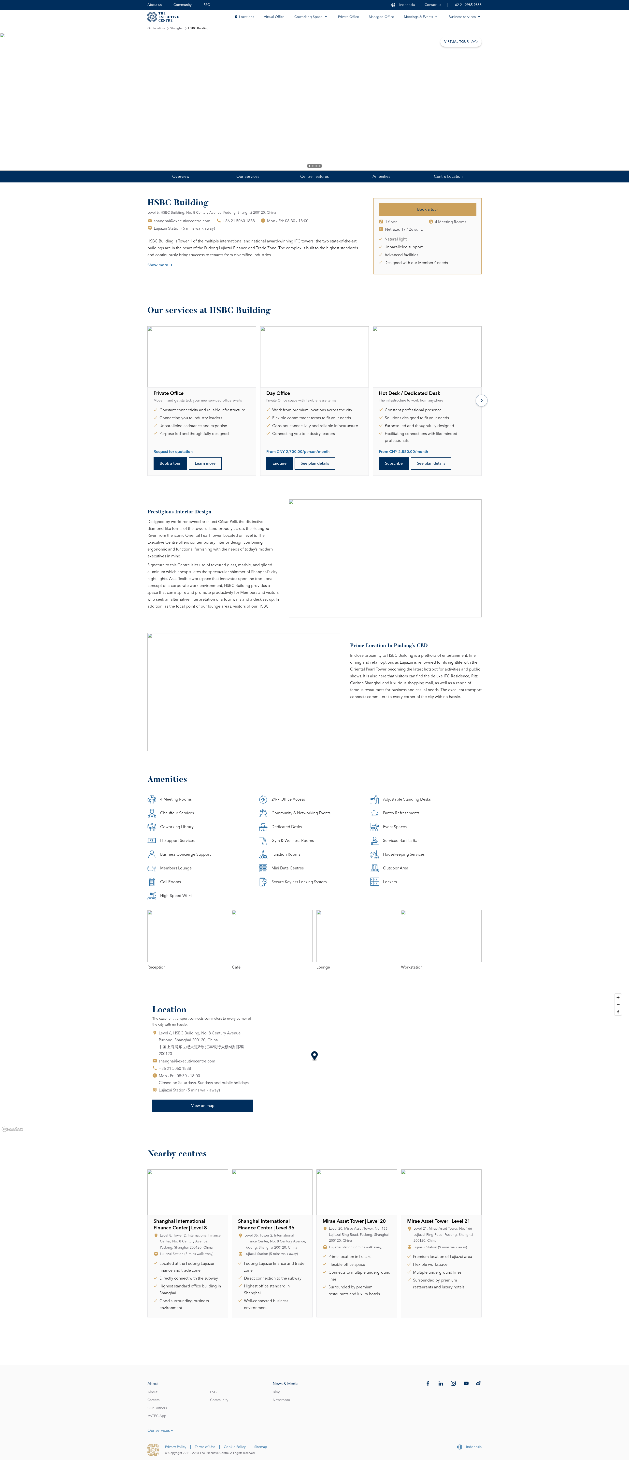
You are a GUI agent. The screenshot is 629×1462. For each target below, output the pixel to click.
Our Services (247, 176)
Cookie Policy (235, 1447)
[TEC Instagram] (453, 1383)
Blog (276, 1392)
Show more (157, 265)
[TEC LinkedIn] (441, 1383)
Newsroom (281, 1400)
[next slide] (609, 102)
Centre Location (448, 176)
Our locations (156, 28)
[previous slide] (19, 102)
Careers (153, 1400)
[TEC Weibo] (479, 1383)
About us (154, 5)
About (152, 1392)
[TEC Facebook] (428, 1383)
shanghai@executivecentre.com (182, 221)
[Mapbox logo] (12, 1129)
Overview (180, 176)
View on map (202, 1105)
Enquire (279, 463)
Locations (246, 17)
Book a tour (427, 209)
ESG (206, 5)
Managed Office (381, 17)
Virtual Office (274, 17)
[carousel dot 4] (319, 166)
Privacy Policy (175, 1447)
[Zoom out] (618, 1004)
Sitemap (260, 1447)
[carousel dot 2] (312, 166)
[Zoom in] (618, 997)
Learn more (205, 463)
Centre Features (314, 176)
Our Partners (157, 1408)
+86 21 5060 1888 (239, 221)
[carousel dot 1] (309, 166)
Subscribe (394, 463)
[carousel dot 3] (316, 166)
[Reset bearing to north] (618, 1011)
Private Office (348, 17)
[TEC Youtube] (466, 1383)
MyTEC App (156, 1416)
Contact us (433, 5)
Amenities (381, 176)
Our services (158, 1430)
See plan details (315, 463)
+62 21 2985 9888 (467, 5)
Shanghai (176, 28)
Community (182, 5)
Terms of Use (205, 1447)
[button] (314, 1056)
